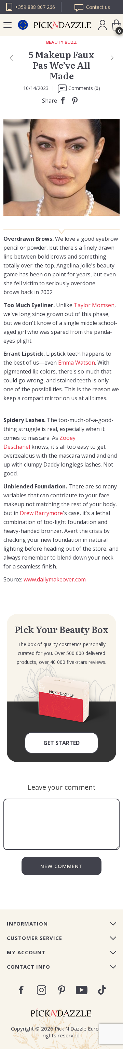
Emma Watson (76, 362)
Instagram (41, 990)
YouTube (81, 990)
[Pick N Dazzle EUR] (23, 25)
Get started (61, 743)
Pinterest (61, 990)
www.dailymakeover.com (55, 579)
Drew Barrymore (41, 513)
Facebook (21, 990)
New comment (61, 866)
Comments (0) (84, 88)
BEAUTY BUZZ (61, 42)
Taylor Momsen (94, 305)
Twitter (102, 990)
